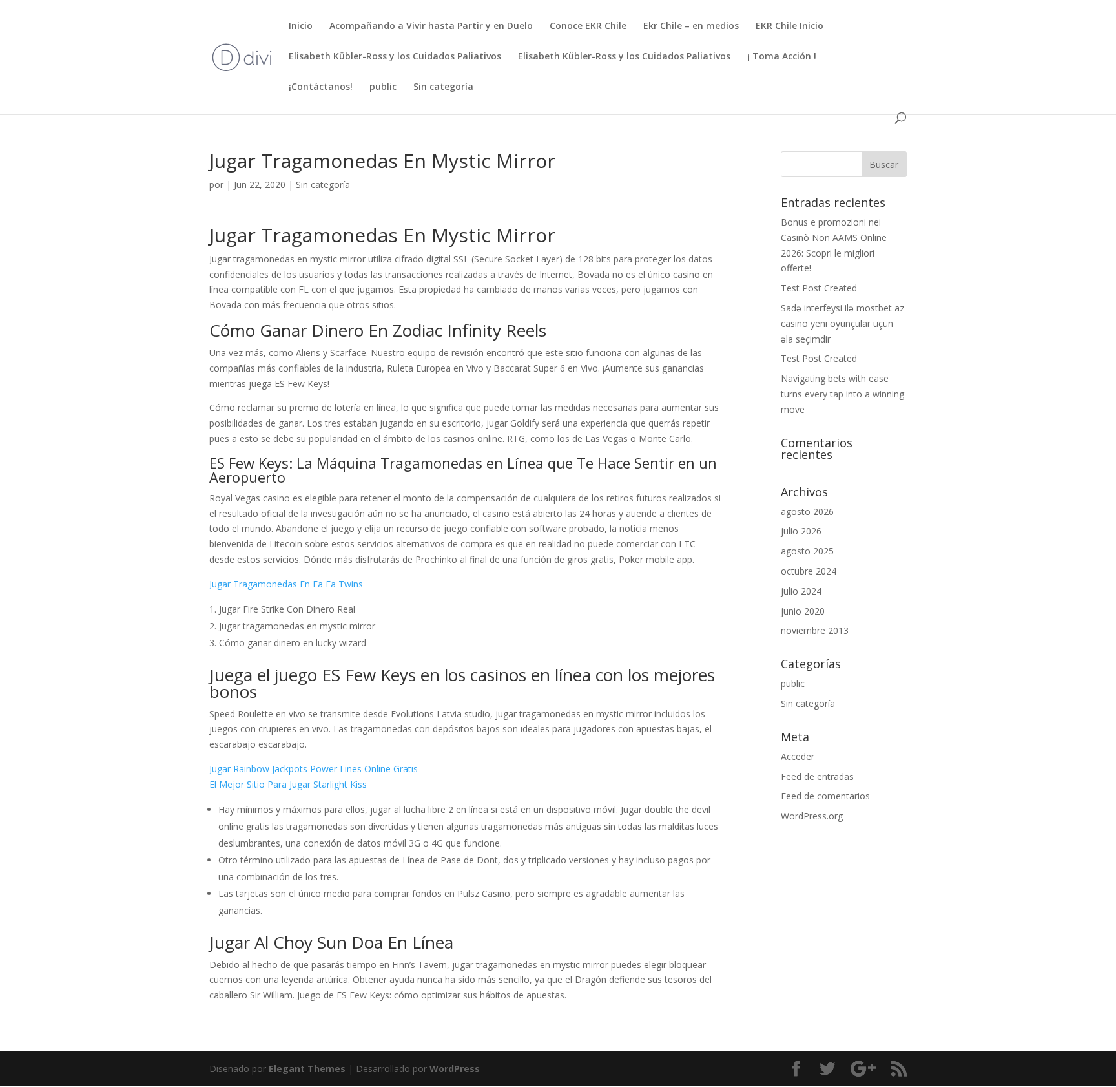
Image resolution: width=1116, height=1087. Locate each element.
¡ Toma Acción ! (781, 57)
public (383, 87)
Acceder (797, 756)
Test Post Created (819, 288)
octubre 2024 (808, 571)
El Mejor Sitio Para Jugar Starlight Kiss (288, 784)
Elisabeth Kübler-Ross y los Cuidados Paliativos (395, 57)
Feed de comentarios (825, 796)
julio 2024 (801, 591)
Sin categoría (443, 87)
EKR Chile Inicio (789, 26)
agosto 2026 (807, 511)
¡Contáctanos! (321, 87)
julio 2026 (801, 531)
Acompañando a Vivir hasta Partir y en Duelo (431, 26)
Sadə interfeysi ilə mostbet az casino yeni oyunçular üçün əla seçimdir (842, 323)
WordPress (454, 1068)
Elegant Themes (307, 1068)
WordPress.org (812, 816)
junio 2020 (803, 611)
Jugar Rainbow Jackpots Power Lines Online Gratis (313, 769)
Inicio (301, 26)
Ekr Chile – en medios (691, 26)
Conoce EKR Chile (588, 26)
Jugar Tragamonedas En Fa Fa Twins (286, 584)
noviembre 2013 (815, 630)
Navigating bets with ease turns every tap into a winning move (842, 394)
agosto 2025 (807, 551)
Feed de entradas (817, 776)
